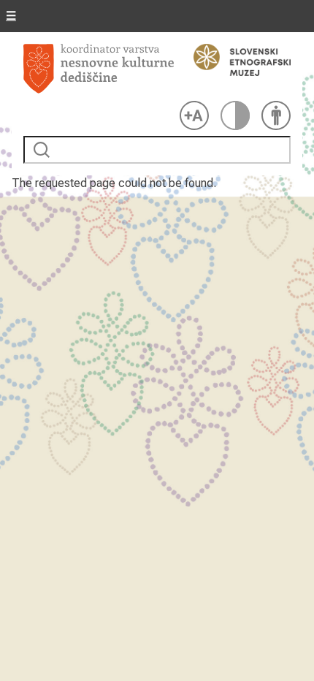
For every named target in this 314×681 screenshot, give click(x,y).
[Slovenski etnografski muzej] (235, 60)
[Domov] (98, 69)
